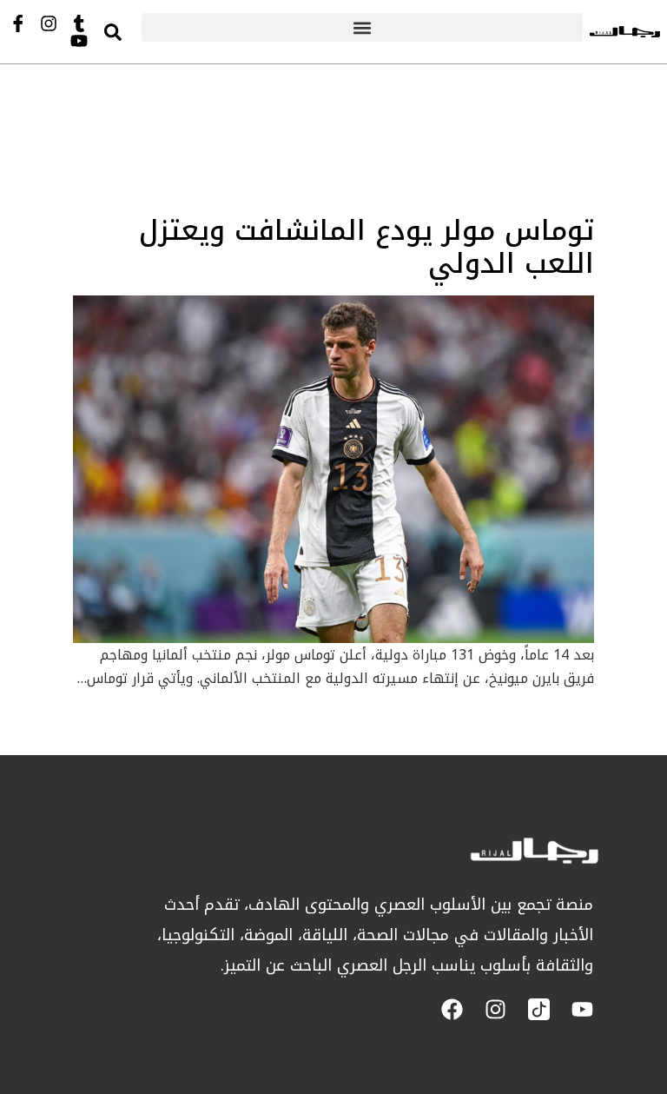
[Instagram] (48, 23)
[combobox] (129, 31)
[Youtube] (79, 41)
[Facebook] (452, 1009)
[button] (362, 27)
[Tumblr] (79, 23)
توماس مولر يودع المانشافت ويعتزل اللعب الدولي (366, 247)
